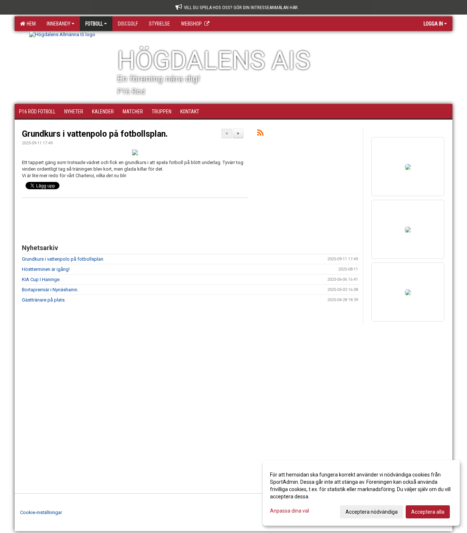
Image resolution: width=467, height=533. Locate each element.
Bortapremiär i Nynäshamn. (50, 289)
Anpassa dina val (289, 511)
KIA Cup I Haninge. (41, 279)
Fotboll (94, 24)
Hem (30, 24)
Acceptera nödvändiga (372, 512)
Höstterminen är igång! (46, 269)
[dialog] (361, 493)
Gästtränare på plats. (44, 300)
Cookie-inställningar (41, 512)
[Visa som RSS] (260, 134)
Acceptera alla (427, 512)
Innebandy (58, 24)
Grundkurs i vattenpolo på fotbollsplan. (95, 134)
